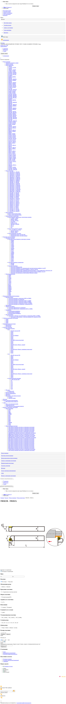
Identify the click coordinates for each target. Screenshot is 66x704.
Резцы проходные (21, 497)
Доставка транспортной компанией (11, 660)
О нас (4, 651)
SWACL (3, 586)
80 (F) (7, 627)
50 (5, 640)
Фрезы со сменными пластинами (8, 475)
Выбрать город (35, 6)
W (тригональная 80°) (6, 597)
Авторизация (6, 40)
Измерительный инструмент (7, 463)
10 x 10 (3, 622)
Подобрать (3, 634)
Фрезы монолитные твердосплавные (9, 458)
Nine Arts (63, 676)
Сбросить (8, 634)
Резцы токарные (4, 453)
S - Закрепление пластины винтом (9, 592)
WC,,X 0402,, (5, 617)
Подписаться (3, 646)
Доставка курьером (7, 659)
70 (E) (3, 627)
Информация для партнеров (9, 652)
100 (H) (11, 627)
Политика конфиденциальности (10, 654)
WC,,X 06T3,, (12, 617)
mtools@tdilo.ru (4, 46)
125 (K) (15, 627)
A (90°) (3, 612)
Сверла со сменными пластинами (8, 460)
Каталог (6, 497)
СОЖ (2, 473)
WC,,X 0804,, (19, 617)
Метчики (3, 468)
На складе (4, 581)
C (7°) (3, 602)
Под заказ (10, 581)
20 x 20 (16, 622)
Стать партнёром (7, 14)
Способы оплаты (7, 11)
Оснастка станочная (5, 465)
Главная (2, 497)
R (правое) (9, 607)
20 (2, 640)
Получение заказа (7, 10)
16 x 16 (12, 622)
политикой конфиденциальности (24, 702)
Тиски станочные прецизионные (8, 470)
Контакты (5, 15)
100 (8, 640)
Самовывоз (5, 661)
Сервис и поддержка (7, 13)
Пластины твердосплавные (7, 455)
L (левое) (4, 607)
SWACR (8, 586)
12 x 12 (7, 622)
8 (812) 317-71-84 (4, 45)
